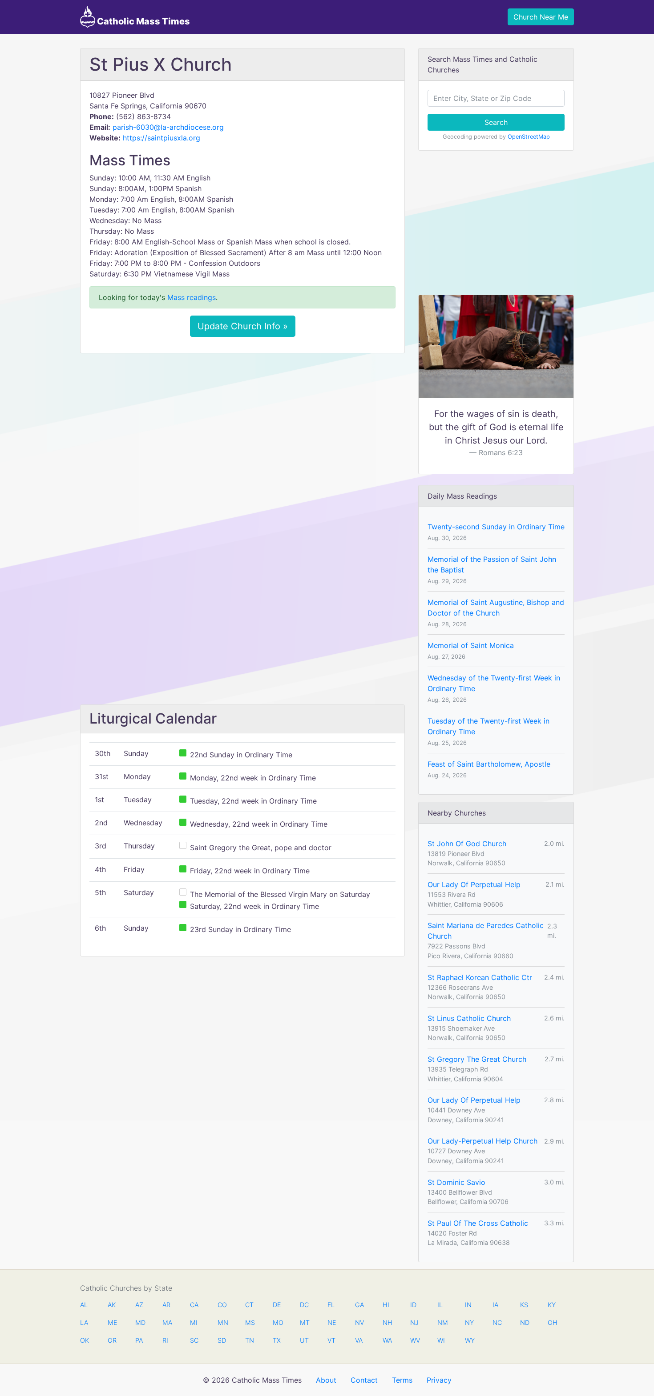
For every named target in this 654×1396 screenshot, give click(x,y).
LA (84, 1322)
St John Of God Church (467, 843)
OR (112, 1340)
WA (387, 1340)
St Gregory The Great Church (477, 1059)
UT (304, 1340)
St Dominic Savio (456, 1182)
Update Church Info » (243, 326)
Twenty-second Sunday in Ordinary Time (496, 526)
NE (331, 1322)
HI (386, 1304)
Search (496, 122)
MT (304, 1322)
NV (359, 1322)
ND (524, 1322)
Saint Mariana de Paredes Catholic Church (486, 930)
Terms (402, 1380)
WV (414, 1340)
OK (84, 1340)
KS (524, 1304)
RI (165, 1340)
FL (331, 1304)
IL (440, 1304)
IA (495, 1304)
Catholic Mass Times (142, 21)
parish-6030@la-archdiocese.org (168, 127)
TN (249, 1340)
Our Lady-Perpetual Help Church (482, 1140)
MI (194, 1322)
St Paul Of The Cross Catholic (478, 1223)
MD (139, 1322)
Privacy (439, 1380)
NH (387, 1322)
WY (469, 1340)
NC (497, 1322)
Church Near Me (540, 16)
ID (413, 1304)
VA (359, 1340)
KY (552, 1304)
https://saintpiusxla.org (161, 137)
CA (194, 1304)
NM (441, 1322)
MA (166, 1322)
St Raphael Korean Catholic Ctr (480, 977)
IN (468, 1304)
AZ (139, 1304)
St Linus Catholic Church (469, 1018)
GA (359, 1304)
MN (222, 1322)
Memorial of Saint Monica (471, 645)
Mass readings (191, 297)
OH (552, 1322)
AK (112, 1304)
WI (441, 1340)
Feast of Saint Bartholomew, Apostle (489, 764)
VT (331, 1340)
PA (139, 1340)
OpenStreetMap (529, 136)
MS (249, 1322)
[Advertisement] (242, 426)
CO (222, 1304)
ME (112, 1322)
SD (222, 1340)
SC (194, 1340)
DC (304, 1304)
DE (277, 1304)
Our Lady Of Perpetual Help (474, 884)
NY (469, 1322)
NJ (414, 1322)
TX (277, 1340)
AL (84, 1304)
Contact (364, 1380)
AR (166, 1304)
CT (249, 1304)
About (326, 1380)
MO (277, 1322)
